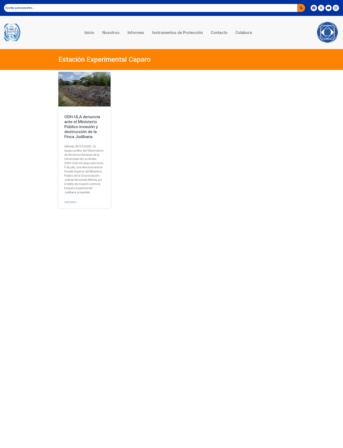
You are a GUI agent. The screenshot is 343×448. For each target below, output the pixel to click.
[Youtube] (328, 8)
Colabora (243, 32)
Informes (135, 32)
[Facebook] (314, 8)
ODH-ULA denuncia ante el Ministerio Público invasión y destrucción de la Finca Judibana (82, 126)
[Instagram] (336, 8)
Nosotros (110, 32)
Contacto (219, 32)
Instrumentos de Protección (177, 32)
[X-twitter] (321, 8)
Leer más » (71, 202)
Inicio (89, 32)
